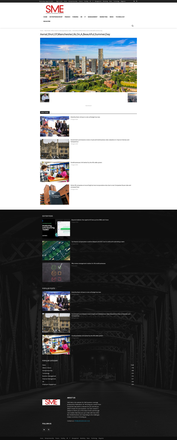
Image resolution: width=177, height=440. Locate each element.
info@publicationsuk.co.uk (82, 421)
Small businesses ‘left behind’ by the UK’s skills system (86, 162)
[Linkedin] (134, 1)
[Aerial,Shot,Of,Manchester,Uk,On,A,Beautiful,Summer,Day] (88, 65)
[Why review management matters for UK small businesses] (56, 272)
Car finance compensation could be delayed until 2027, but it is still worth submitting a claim (98, 241)
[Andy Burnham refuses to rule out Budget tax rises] (54, 126)
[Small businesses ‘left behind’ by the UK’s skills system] (54, 172)
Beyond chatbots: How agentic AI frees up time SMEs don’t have (90, 220)
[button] (132, 26)
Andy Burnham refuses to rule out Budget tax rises (85, 117)
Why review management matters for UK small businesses (89, 263)
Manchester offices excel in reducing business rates (58, 30)
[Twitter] (137, 1)
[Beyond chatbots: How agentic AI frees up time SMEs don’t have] (56, 228)
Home (41, 30)
